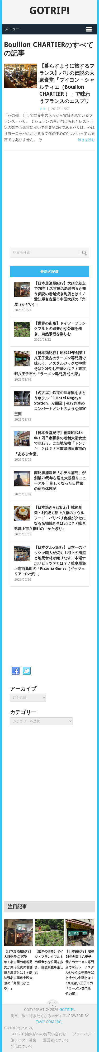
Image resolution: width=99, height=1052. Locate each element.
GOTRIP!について (19, 1028)
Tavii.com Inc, (49, 1022)
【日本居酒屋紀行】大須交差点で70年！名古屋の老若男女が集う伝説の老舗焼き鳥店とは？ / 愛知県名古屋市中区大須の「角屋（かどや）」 (50, 294)
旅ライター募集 (23, 1040)
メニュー (12, 29)
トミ (42, 109)
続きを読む (86, 140)
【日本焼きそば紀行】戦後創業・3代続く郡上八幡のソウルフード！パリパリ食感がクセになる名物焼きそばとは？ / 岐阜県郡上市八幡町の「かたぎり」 (50, 518)
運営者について (56, 1040)
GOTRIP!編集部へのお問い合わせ (38, 1034)
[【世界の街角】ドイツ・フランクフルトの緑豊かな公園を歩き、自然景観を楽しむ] (49, 932)
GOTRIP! (49, 10)
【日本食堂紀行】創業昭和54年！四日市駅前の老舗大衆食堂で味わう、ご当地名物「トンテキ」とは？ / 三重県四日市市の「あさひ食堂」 (50, 443)
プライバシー (84, 1034)
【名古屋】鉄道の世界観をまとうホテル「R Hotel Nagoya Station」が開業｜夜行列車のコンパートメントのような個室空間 (50, 403)
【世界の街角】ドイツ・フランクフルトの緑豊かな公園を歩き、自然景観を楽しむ (60, 328)
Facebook (15, 671)
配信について (22, 1046)
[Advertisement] (49, 205)
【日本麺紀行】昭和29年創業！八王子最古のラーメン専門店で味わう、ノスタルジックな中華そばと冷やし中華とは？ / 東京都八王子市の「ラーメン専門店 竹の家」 (50, 363)
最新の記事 (49, 271)
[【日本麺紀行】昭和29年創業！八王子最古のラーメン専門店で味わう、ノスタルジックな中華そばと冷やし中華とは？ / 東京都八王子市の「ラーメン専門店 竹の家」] (79, 932)
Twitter (26, 671)
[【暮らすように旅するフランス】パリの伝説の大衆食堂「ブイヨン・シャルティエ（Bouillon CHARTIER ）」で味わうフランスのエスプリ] (20, 76)
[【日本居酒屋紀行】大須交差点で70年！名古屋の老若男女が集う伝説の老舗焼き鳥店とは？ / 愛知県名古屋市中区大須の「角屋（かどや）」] (18, 932)
